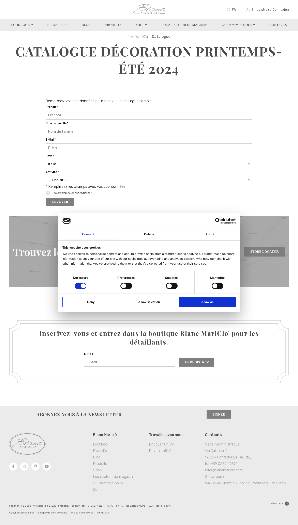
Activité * (52, 172)
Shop (140, 25)
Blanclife (56, 25)
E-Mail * (51, 139)
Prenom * (52, 107)
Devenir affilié (160, 451)
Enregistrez (197, 362)
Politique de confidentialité (51, 512)
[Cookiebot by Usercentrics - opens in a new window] (218, 221)
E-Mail (88, 354)
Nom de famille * (57, 123)
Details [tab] (149, 234)
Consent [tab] (88, 234)
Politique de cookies (81, 512)
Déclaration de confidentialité (71, 193)
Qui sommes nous (237, 25)
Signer (219, 414)
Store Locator (264, 251)
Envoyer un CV (161, 444)
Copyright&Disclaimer (21, 512)
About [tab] (209, 234)
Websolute (277, 503)
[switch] (126, 286)
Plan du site (102, 512)
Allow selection (149, 302)
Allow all (207, 302)
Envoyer (60, 202)
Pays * (50, 156)
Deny (90, 302)
